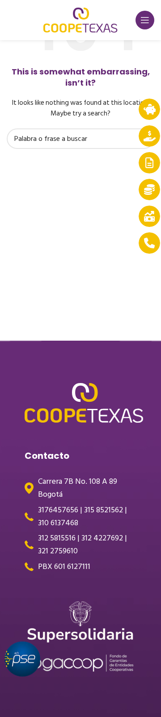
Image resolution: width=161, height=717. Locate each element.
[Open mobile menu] (145, 20)
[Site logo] (80, 20)
